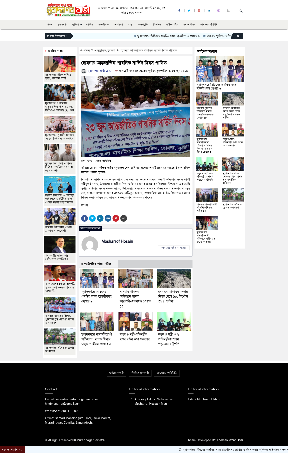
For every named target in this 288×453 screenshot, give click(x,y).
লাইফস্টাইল (172, 24)
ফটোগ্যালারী (116, 373)
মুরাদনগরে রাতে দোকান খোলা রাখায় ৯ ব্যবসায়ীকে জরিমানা (232, 178)
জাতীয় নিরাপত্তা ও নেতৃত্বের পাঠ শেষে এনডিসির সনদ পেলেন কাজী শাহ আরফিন (59, 199)
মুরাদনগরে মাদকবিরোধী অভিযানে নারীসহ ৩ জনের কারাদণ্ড (206, 237)
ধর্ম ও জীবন (189, 24)
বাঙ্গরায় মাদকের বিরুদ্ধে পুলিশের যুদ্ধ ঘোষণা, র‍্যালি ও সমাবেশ (59, 319)
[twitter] (190, 11)
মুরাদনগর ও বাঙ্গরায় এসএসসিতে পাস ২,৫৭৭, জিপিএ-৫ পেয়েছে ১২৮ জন (59, 106)
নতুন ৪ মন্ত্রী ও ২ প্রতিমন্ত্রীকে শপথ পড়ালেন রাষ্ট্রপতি (168, 339)
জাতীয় (89, 24)
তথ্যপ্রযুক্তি (143, 24)
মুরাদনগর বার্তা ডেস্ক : (99, 71)
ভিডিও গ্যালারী (140, 373)
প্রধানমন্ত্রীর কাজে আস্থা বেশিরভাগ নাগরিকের (57, 257)
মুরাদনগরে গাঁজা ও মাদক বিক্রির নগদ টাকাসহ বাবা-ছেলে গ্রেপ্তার (59, 167)
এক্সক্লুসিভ (100, 50)
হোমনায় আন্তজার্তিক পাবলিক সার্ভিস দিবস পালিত (148, 50)
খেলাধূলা (118, 24)
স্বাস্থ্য (130, 24)
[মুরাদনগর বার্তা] (68, 10)
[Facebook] (84, 218)
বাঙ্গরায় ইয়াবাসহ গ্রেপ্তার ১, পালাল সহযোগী (58, 229)
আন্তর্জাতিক (103, 24)
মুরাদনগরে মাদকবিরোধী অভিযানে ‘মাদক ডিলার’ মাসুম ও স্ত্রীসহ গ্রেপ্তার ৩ (96, 339)
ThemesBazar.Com (230, 440)
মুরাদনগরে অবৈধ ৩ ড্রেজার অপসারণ (232, 206)
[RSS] (229, 11)
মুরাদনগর (62, 24)
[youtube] (219, 11)
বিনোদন (157, 24)
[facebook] (180, 11)
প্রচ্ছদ (49, 24)
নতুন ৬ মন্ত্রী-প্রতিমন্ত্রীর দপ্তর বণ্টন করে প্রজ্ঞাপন (233, 142)
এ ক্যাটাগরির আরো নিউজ (96, 264)
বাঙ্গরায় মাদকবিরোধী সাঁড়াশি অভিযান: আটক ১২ (207, 207)
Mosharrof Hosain (117, 241)
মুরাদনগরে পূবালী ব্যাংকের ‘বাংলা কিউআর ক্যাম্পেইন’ (59, 136)
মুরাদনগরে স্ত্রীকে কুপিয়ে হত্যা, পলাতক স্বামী (58, 76)
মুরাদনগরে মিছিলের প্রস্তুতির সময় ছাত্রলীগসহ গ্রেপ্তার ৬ (150, 36)
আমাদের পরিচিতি (209, 24)
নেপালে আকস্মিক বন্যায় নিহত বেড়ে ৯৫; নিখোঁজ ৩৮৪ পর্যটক (173, 296)
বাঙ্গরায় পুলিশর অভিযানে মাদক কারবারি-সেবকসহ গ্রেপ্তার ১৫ (224, 36)
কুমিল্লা (75, 24)
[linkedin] (209, 11)
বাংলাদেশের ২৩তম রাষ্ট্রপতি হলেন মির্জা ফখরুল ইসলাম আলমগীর (60, 287)
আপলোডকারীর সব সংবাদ (174, 247)
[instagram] (199, 11)
